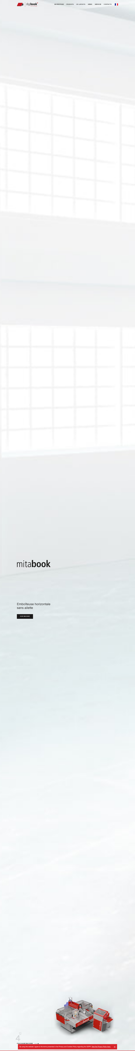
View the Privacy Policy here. (101, 1047)
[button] (116, 4)
